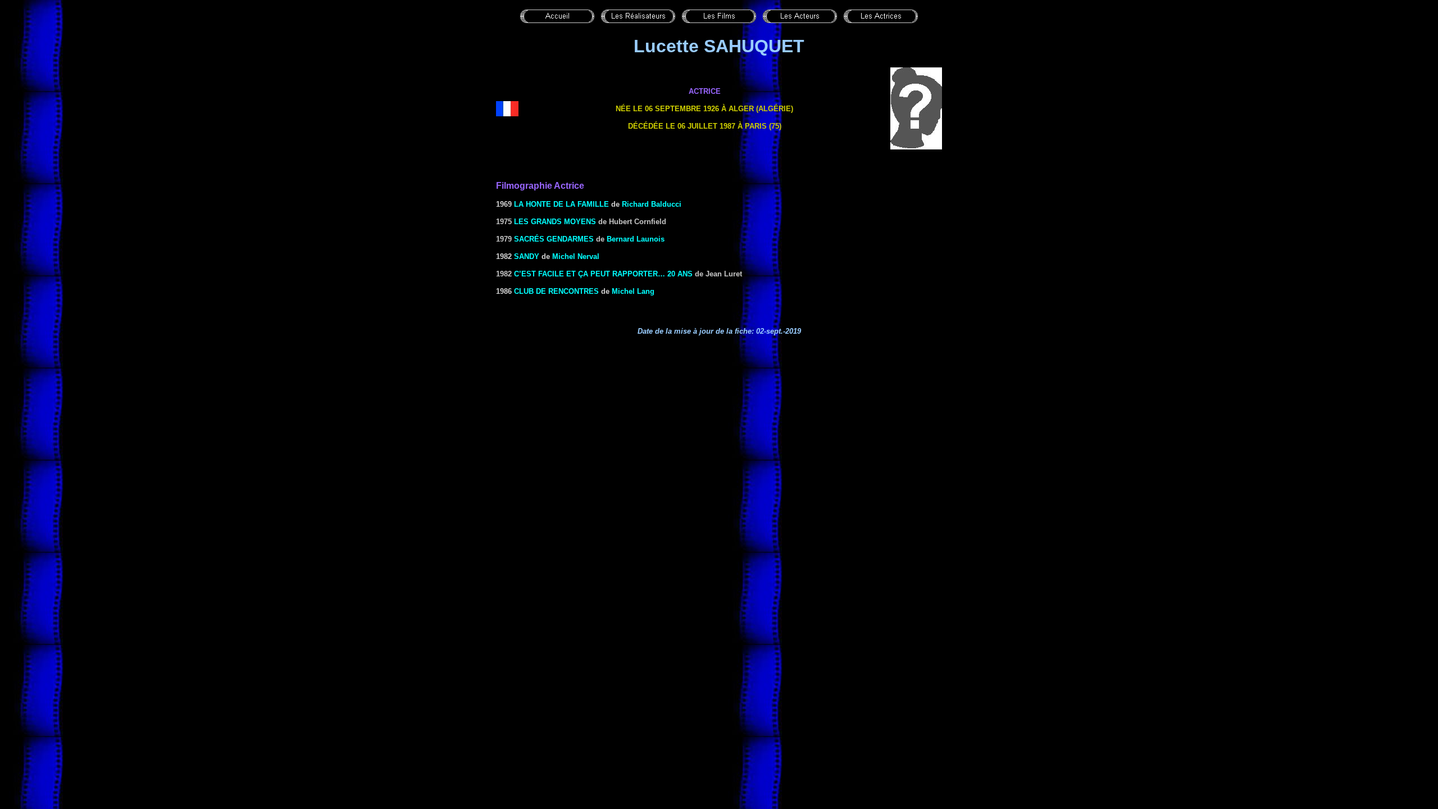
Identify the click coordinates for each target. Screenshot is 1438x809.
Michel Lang (633, 291)
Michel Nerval (575, 256)
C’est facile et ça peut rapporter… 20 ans (603, 274)
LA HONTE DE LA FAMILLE (561, 204)
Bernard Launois (636, 239)
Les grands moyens (555, 221)
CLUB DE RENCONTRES (556, 291)
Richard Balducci (651, 204)
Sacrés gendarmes (554, 239)
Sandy (526, 256)
